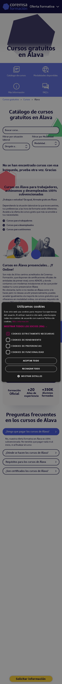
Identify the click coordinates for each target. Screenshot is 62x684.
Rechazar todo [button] (31, 368)
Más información (20, 321)
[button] (31, 326)
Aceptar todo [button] (31, 360)
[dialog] (31, 342)
